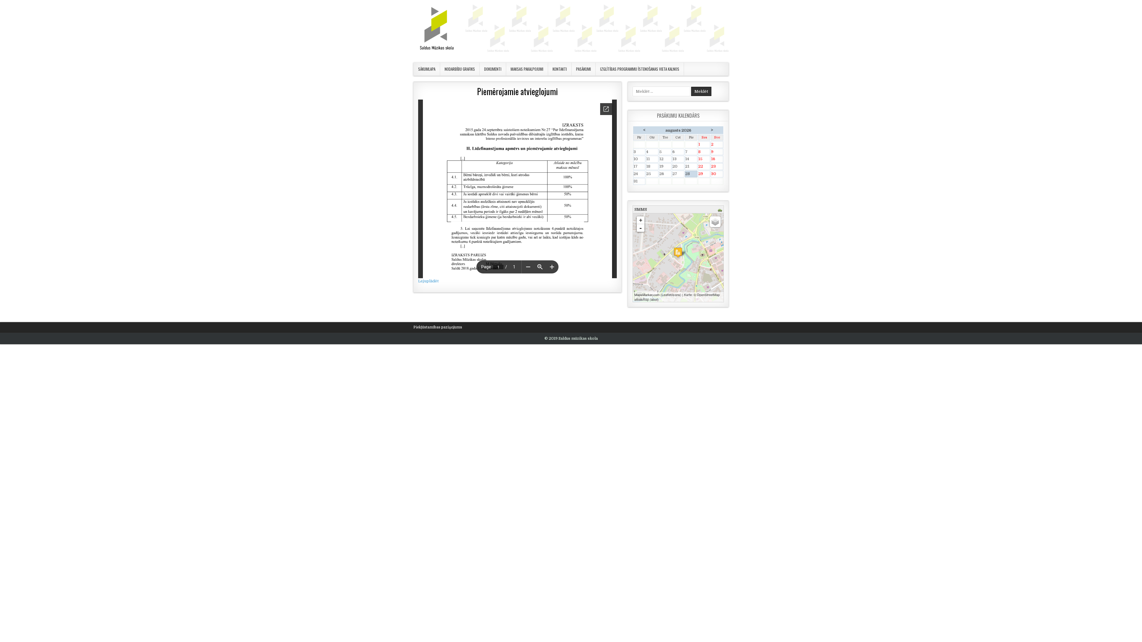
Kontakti (560, 69)
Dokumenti (492, 69)
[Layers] (715, 221)
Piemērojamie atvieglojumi (517, 91)
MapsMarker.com (647, 294)
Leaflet (667, 294)
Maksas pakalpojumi (527, 69)
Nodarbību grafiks (460, 69)
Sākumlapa (426, 69)
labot (654, 299)
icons (676, 294)
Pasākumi (583, 69)
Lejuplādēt (428, 281)
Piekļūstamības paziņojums (437, 327)
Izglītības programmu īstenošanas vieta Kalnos (639, 69)
